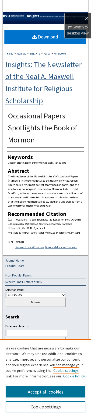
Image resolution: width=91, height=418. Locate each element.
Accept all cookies (45, 392)
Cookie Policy (74, 376)
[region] (45, 378)
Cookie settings (66, 370)
